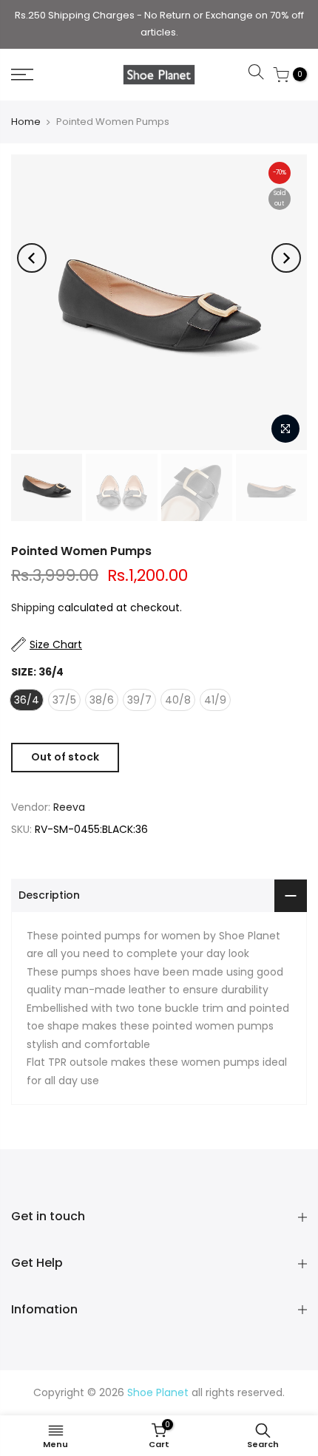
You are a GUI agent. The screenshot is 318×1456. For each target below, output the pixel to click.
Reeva (69, 807)
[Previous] (32, 258)
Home (26, 122)
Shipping (33, 607)
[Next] (286, 258)
